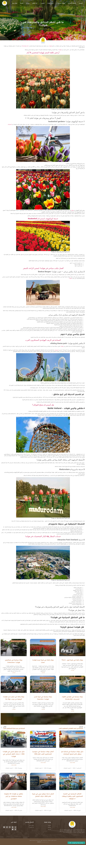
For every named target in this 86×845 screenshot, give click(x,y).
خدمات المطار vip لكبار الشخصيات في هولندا (43, 536)
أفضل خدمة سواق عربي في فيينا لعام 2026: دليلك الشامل (43, 795)
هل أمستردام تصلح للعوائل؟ (43, 405)
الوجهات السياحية (72, 3)
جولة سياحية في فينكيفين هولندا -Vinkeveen (13, 661)
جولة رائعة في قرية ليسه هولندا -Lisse (43, 661)
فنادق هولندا (50, 3)
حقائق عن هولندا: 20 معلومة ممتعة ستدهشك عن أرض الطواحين (13, 796)
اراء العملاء (34, 3)
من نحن (27, 3)
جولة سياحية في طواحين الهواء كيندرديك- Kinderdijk (72, 697)
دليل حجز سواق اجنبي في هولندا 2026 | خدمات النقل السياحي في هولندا (14, 754)
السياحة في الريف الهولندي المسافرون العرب (43, 340)
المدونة (21, 3)
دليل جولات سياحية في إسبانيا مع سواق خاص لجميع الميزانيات (72, 752)
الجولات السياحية (61, 3)
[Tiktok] (15, 829)
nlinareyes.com (25, 46)
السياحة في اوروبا (42, 28)
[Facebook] (4, 827)
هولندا (50, 46)
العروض (43, 3)
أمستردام (10, 124)
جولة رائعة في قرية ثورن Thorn (72, 660)
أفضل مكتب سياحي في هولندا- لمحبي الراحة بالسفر (43, 268)
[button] (43, 188)
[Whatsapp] (15, 827)
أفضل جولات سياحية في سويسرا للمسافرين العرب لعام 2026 (43, 752)
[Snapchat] (12, 827)
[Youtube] (12, 829)
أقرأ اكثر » (72, 670)
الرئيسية (81, 3)
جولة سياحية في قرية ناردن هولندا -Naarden (43, 697)
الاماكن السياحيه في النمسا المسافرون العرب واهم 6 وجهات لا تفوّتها (72, 796)
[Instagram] (7, 827)
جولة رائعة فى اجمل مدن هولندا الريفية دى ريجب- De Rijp (13, 697)
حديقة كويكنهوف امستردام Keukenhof (43, 218)
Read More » (72, 762)
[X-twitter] (10, 827)
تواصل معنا (14, 3)
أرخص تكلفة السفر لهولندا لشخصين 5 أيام (43, 52)
